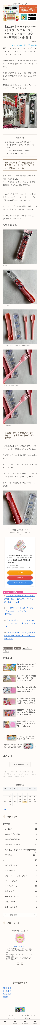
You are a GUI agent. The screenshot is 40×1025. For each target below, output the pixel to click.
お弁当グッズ (9, 648)
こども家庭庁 (8, 994)
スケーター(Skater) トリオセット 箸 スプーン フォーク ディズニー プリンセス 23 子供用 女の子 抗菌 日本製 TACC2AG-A (19, 559)
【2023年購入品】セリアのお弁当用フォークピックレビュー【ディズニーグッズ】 (19, 623)
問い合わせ (29, 1018)
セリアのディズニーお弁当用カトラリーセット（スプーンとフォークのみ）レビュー (20, 144)
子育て (7, 651)
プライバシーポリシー (29, 1015)
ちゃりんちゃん (20, 946)
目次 (17, 138)
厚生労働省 (7, 991)
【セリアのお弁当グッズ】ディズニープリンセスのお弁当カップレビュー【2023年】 (19, 611)
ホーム (11, 1015)
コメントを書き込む (20, 764)
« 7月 (5, 809)
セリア (18, 648)
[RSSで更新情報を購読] (22, 964)
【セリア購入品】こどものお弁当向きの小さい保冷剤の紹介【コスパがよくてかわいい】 (19, 636)
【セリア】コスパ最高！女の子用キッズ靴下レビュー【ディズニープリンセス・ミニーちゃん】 (19, 599)
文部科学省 (7, 988)
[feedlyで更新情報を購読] (18, 964)
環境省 (5, 997)
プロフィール (10, 1018)
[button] (34, 915)
